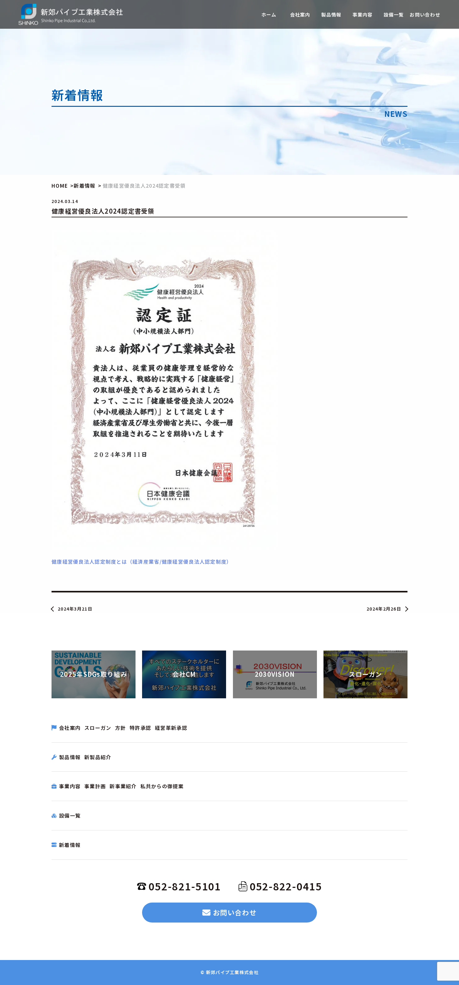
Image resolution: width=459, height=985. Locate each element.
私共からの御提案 (162, 786)
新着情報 (70, 845)
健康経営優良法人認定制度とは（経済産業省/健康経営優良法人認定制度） (142, 561)
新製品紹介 (97, 757)
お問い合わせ (235, 912)
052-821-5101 (185, 886)
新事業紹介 (123, 786)
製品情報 (70, 757)
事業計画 (95, 786)
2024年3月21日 (75, 609)
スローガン (97, 727)
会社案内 (70, 727)
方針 (120, 727)
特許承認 (140, 727)
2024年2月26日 (384, 609)
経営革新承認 (171, 727)
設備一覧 (70, 815)
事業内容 (70, 786)
